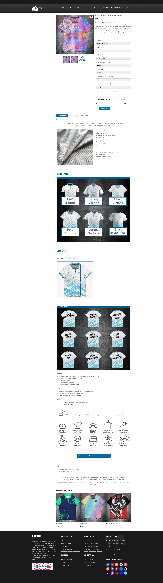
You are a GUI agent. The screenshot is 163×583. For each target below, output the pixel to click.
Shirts (71, 7)
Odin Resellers (88, 565)
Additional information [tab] (79, 115)
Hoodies (87, 7)
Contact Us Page (111, 554)
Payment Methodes (67, 549)
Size (97, 47)
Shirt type (99, 40)
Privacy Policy (65, 565)
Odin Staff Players (89, 559)
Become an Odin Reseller (91, 543)
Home (63, 7)
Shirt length (99, 55)
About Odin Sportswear (68, 540)
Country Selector (66, 568)
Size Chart (64, 546)
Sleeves (105, 7)
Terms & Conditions (67, 559)
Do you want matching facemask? (105, 76)
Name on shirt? (100, 69)
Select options (67, 527)
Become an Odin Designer (91, 546)
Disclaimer (65, 562)
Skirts (79, 7)
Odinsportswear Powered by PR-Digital (46, 581)
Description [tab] (62, 115)
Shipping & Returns (67, 543)
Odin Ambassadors (89, 562)
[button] (91, 17)
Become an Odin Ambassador (92, 540)
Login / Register (126, 2)
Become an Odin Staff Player (91, 549)
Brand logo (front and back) (104, 62)
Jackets (96, 7)
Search (127, 7)
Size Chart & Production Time (106, 23)
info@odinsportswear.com (115, 549)
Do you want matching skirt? (104, 84)
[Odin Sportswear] (39, 8)
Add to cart (105, 109)
